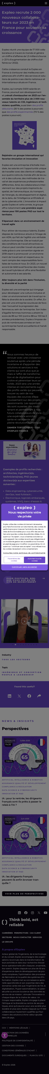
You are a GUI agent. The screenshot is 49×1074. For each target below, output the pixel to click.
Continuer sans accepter (24, 567)
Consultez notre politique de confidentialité (24, 553)
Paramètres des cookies (14, 560)
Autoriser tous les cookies (34, 560)
